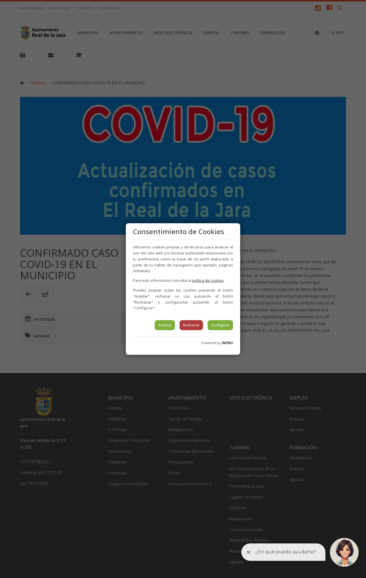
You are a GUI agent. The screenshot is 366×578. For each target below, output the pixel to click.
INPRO (227, 342)
